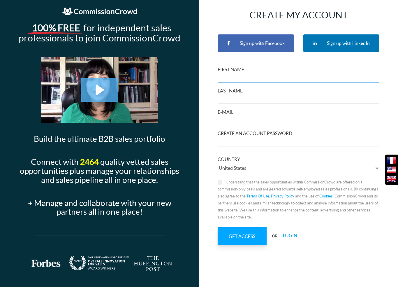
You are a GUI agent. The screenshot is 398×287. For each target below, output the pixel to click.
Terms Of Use (257, 196)
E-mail (225, 112)
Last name (230, 90)
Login (290, 235)
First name (231, 69)
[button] (99, 90)
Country (229, 159)
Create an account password (255, 133)
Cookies (326, 196)
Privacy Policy (282, 196)
